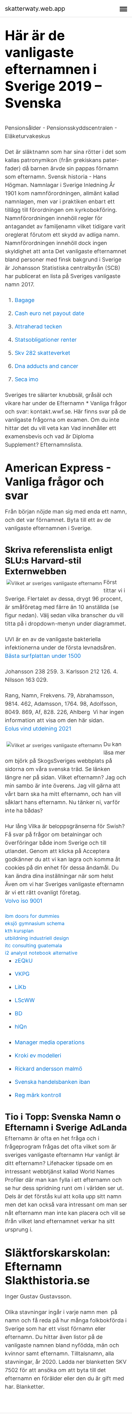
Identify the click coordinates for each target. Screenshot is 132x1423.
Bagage (24, 300)
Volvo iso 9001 (23, 901)
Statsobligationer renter (46, 339)
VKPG (22, 974)
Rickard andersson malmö (48, 1068)
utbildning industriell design (37, 938)
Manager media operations (49, 1042)
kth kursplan (19, 931)
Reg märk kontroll (38, 1095)
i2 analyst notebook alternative (41, 953)
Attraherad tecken (38, 326)
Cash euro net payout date (49, 313)
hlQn (21, 1026)
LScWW (25, 1000)
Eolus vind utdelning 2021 (38, 728)
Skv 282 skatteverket (42, 353)
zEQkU (24, 960)
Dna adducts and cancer (46, 366)
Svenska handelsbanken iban (52, 1082)
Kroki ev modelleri (38, 1055)
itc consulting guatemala (33, 945)
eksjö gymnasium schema (34, 923)
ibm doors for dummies (32, 916)
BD (18, 1013)
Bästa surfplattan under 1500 (43, 656)
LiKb (20, 987)
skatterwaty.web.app (35, 9)
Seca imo (26, 379)
